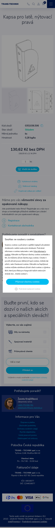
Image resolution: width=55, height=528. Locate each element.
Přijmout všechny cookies (27, 281)
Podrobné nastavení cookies (29, 289)
